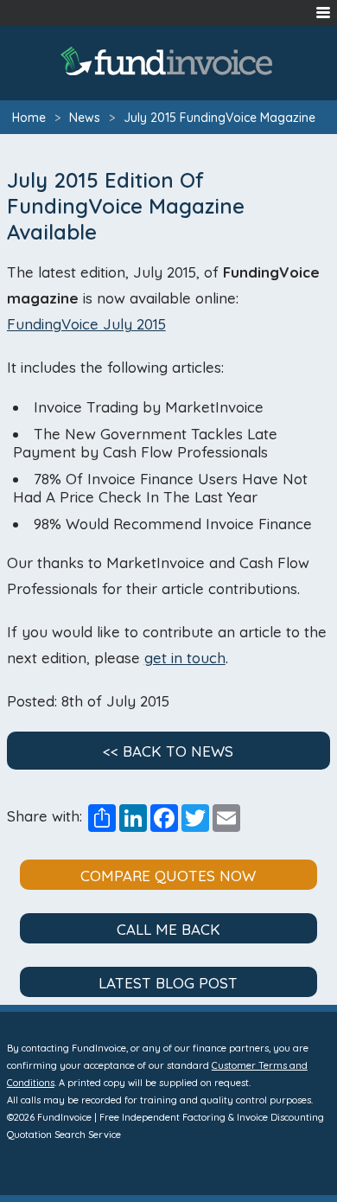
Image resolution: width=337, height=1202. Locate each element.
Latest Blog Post (168, 983)
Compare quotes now (168, 875)
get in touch (185, 658)
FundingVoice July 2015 (86, 324)
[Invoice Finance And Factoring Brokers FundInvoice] (168, 61)
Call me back (168, 929)
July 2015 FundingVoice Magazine (219, 117)
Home (29, 117)
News (84, 117)
